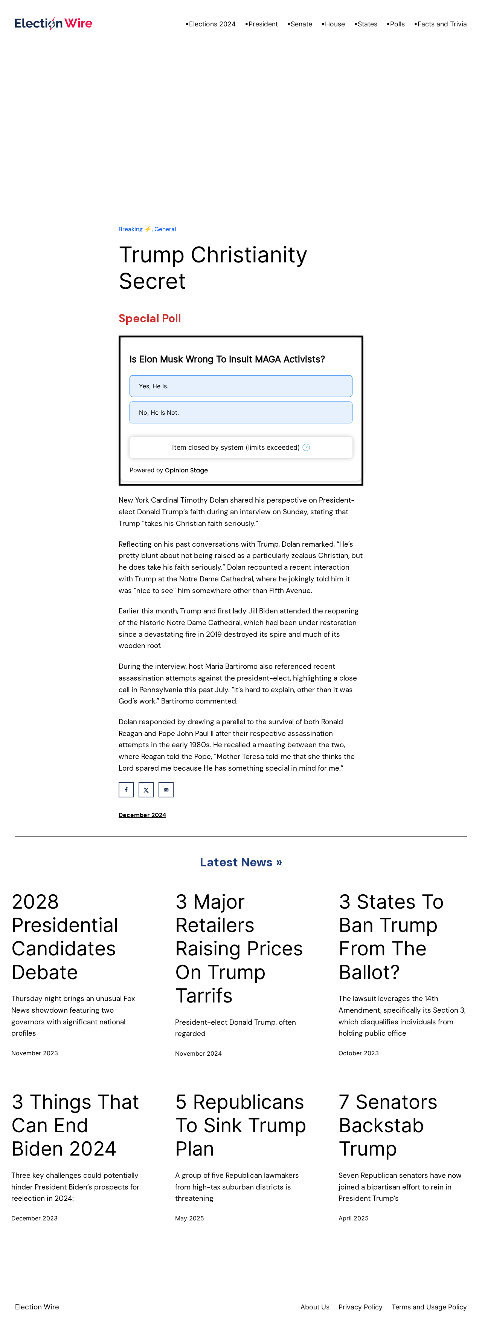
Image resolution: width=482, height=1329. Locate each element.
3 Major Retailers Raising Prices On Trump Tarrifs (239, 949)
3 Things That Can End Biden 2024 (75, 1125)
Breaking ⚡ (135, 229)
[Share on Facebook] (126, 789)
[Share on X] (146, 789)
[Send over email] (166, 789)
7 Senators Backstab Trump (388, 1125)
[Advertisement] (241, 151)
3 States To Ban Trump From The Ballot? (391, 937)
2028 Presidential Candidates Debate (64, 937)
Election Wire (37, 1307)
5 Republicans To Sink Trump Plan (241, 1125)
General (165, 229)
